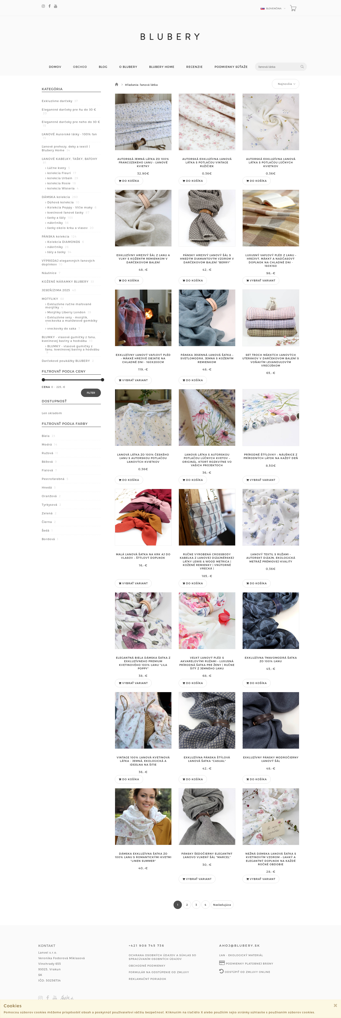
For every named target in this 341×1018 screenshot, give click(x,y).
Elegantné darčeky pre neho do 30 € (71, 123)
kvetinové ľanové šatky (68, 212)
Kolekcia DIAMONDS (65, 241)
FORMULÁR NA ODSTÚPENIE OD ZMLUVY (159, 972)
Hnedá (49, 487)
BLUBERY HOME (161, 66)
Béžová (49, 461)
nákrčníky (58, 222)
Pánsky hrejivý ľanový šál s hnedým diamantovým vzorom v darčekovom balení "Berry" (207, 259)
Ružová (50, 453)
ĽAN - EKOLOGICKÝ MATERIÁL (241, 955)
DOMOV (55, 66)
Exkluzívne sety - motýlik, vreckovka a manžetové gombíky (71, 320)
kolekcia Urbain (62, 178)
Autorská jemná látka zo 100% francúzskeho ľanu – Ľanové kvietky (143, 162)
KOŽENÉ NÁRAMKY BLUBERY (68, 281)
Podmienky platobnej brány (249, 963)
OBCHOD (80, 66)
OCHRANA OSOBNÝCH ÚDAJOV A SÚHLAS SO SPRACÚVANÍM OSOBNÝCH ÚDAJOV (162, 957)
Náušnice (51, 272)
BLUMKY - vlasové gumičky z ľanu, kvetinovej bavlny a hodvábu (69, 338)
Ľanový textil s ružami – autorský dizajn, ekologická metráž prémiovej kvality (270, 558)
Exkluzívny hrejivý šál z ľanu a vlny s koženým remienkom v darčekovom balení (143, 259)
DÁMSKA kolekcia (60, 196)
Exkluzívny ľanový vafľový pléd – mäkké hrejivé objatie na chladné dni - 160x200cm (143, 358)
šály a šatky (59, 252)
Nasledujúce (222, 904)
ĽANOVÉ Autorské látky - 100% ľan (69, 135)
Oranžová (51, 496)
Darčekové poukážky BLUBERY (68, 360)
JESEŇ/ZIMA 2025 (59, 290)
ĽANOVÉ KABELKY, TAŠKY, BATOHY (69, 160)
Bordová (50, 539)
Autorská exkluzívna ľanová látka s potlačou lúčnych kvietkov (271, 162)
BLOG (103, 66)
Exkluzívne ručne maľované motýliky (68, 305)
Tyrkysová (51, 504)
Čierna (49, 521)
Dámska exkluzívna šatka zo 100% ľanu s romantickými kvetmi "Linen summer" (143, 857)
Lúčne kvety (58, 167)
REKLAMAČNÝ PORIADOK (147, 978)
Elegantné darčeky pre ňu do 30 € (69, 111)
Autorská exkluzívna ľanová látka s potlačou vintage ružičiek (207, 162)
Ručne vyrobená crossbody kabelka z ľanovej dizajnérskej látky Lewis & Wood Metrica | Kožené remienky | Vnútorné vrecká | (207, 561)
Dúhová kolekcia (63, 202)
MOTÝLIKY (53, 298)
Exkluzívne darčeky (60, 100)
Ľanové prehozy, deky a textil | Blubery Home (66, 148)
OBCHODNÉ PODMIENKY (147, 965)
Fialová (49, 470)
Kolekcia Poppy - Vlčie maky (72, 207)
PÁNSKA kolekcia (59, 236)
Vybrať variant (262, 280)
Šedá (47, 530)
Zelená (49, 513)
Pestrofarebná (55, 478)
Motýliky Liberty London (69, 312)
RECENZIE (194, 66)
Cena (46, 386)
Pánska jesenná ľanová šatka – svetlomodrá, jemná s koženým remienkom (207, 358)
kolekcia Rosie (61, 183)
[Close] (336, 1005)
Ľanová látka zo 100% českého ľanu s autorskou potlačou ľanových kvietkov (143, 458)
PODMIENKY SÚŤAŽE (231, 66)
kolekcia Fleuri (61, 173)
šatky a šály (60, 217)
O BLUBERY (128, 66)
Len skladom (52, 413)
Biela (48, 435)
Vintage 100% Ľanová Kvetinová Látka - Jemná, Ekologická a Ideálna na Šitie (143, 761)
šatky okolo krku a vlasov (70, 227)
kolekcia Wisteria (63, 188)
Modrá (49, 444)
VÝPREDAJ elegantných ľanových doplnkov (68, 262)
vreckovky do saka (63, 328)
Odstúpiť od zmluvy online (247, 971)
